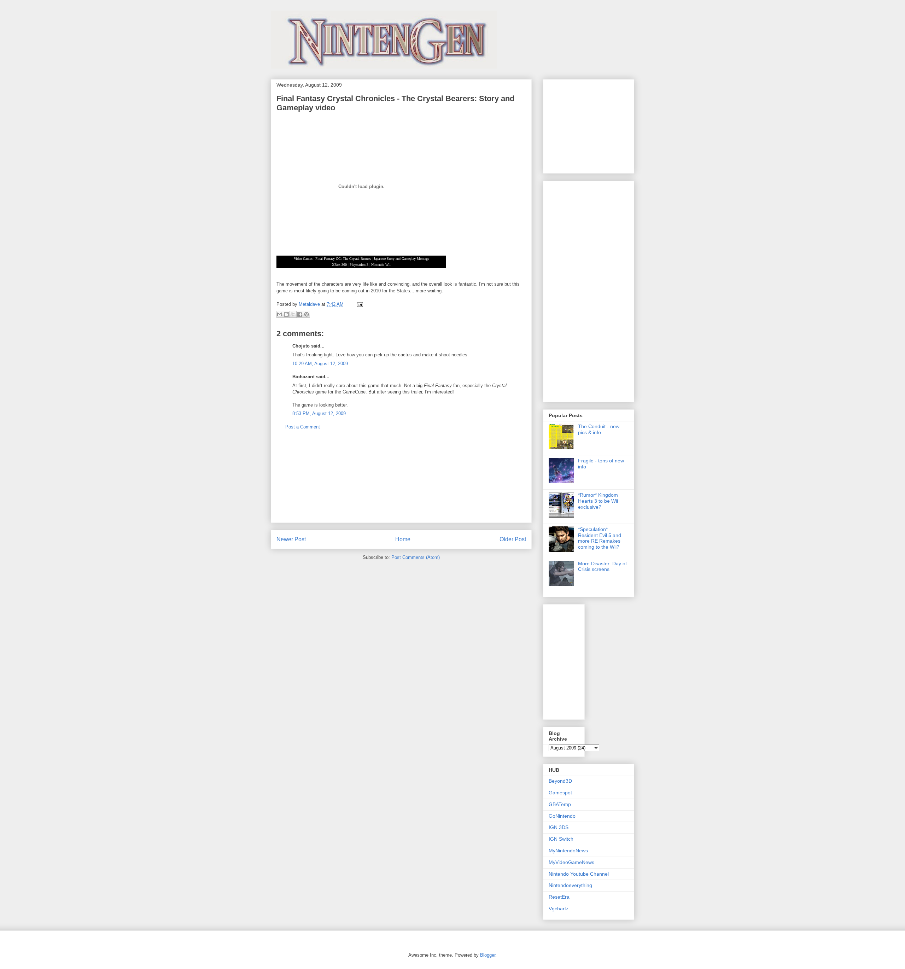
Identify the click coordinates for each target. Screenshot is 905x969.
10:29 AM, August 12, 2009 (320, 363)
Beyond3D (560, 781)
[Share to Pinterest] (306, 314)
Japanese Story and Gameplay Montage (401, 259)
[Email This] (279, 314)
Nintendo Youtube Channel (579, 874)
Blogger (487, 955)
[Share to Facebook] (299, 314)
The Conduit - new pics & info (598, 429)
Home (402, 539)
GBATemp (560, 804)
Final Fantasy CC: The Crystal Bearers (343, 259)
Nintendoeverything (570, 885)
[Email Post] (358, 304)
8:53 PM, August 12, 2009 (319, 413)
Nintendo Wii (381, 265)
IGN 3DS (558, 827)
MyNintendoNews (568, 850)
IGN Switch (561, 839)
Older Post (513, 539)
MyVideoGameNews (571, 862)
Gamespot (560, 792)
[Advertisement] (401, 481)
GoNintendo (562, 816)
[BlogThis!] (286, 314)
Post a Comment (302, 427)
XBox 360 (339, 265)
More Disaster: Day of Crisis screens (602, 566)
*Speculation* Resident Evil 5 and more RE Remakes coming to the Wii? (599, 538)
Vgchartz (558, 908)
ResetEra (559, 897)
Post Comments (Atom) (415, 557)
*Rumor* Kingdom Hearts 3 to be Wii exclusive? (598, 501)
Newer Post (291, 539)
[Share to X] (293, 314)
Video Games (303, 259)
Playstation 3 (359, 265)
